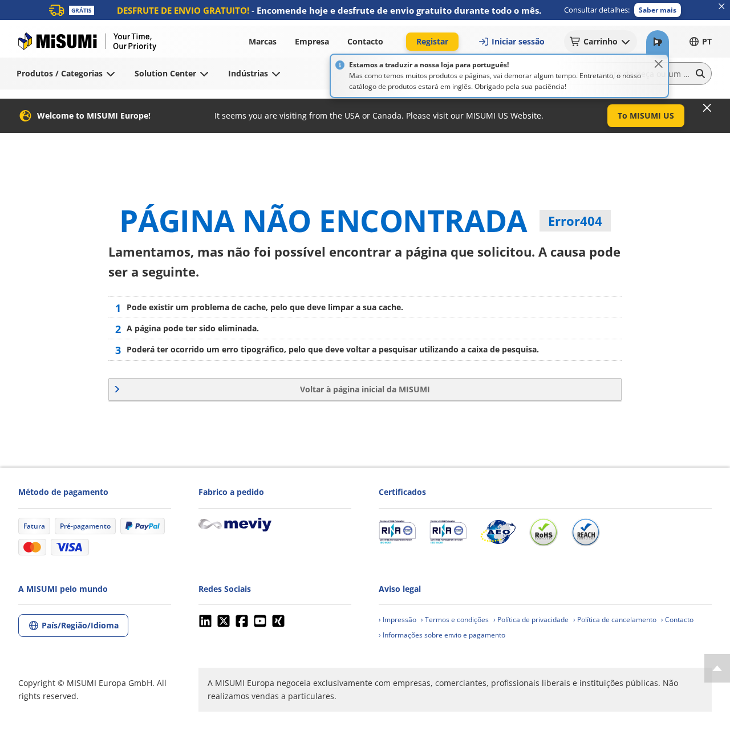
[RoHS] (543, 532)
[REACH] (585, 532)
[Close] (659, 64)
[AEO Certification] (498, 532)
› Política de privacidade (531, 619)
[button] (657, 10)
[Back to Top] (717, 668)
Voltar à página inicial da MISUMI (365, 389)
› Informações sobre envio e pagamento (442, 635)
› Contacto (677, 619)
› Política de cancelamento (614, 619)
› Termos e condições (455, 619)
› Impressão (397, 619)
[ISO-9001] (397, 532)
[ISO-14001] (448, 532)
